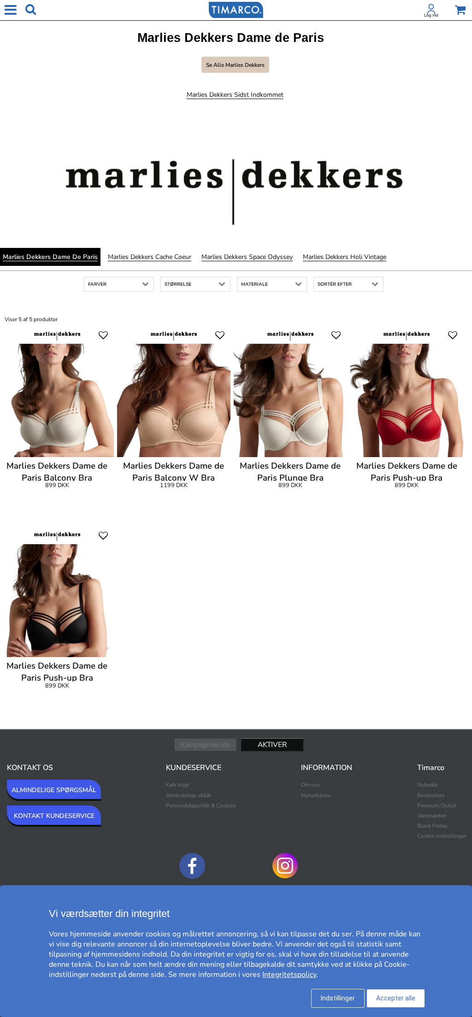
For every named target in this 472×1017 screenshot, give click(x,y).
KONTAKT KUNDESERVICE (54, 815)
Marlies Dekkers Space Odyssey (247, 257)
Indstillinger (338, 998)
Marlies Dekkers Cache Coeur (149, 257)
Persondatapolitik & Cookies (201, 805)
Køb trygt (177, 784)
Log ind (431, 15)
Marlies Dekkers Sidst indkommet (235, 94)
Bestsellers (431, 795)
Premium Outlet (436, 805)
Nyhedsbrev (315, 795)
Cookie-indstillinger (441, 836)
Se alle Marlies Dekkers (235, 65)
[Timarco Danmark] (236, 9)
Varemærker (431, 815)
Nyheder (427, 784)
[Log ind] (431, 11)
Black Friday (432, 825)
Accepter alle (395, 998)
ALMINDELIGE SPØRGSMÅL (54, 790)
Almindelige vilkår (188, 795)
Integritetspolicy (289, 975)
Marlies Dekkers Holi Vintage (344, 257)
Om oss (310, 784)
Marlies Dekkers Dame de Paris (50, 257)
